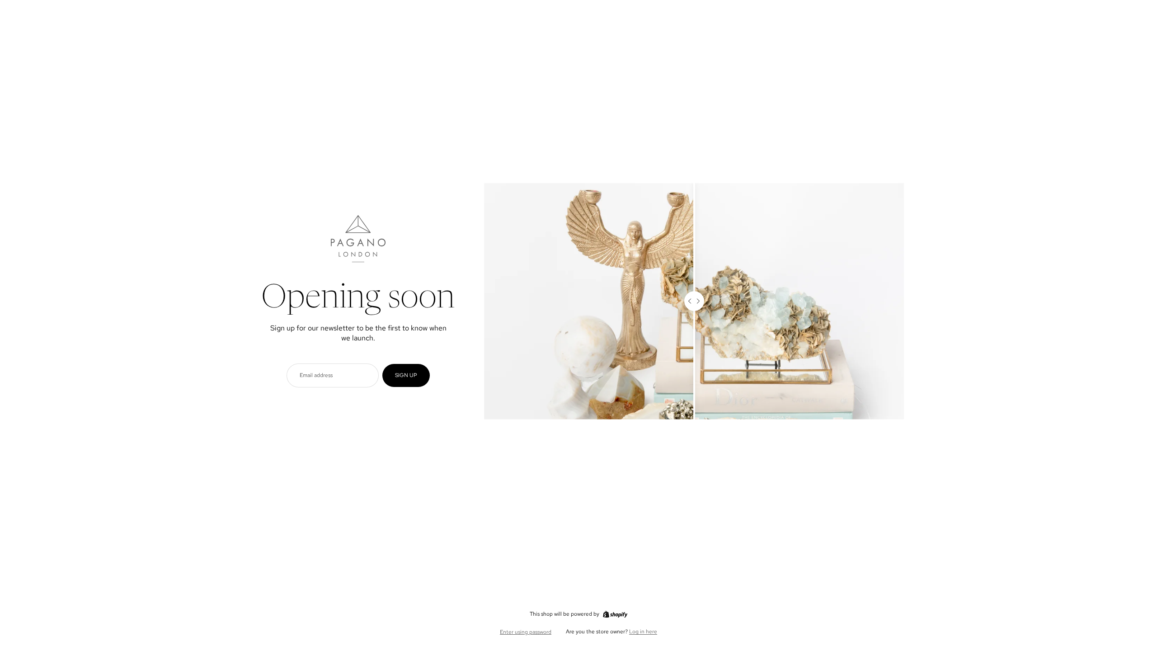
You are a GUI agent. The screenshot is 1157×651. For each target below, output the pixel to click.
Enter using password (525, 632)
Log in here (643, 631)
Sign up (406, 375)
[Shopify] (615, 614)
